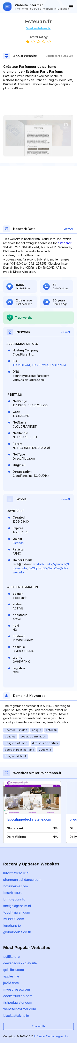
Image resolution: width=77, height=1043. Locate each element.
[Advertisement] (38, 103)
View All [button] (68, 228)
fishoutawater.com (17, 1002)
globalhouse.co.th (17, 932)
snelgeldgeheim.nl (17, 906)
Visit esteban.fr (38, 28)
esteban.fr (64, 243)
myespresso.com (16, 989)
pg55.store (11, 957)
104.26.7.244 (40, 365)
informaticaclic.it (15, 873)
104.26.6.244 (21, 365)
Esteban (18, 543)
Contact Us (38, 1026)
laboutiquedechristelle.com (29, 819)
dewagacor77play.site (20, 963)
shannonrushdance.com (22, 880)
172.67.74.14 (58, 365)
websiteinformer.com (19, 1009)
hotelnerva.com (15, 886)
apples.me (11, 976)
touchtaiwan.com (16, 912)
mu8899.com (13, 919)
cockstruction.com (17, 996)
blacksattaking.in (16, 1016)
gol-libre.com (13, 970)
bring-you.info (14, 899)
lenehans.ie (12, 925)
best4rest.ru (12, 893)
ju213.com (11, 983)
